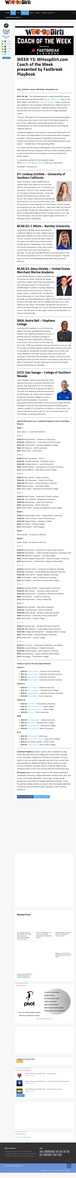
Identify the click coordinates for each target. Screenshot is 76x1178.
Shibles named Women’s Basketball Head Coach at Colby (63, 955)
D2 (57, 1151)
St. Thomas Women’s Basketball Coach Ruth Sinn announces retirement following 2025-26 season (24, 935)
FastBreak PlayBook (46, 102)
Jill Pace (31, 712)
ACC (41, 1151)
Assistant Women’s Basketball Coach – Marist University (40, 1073)
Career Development (13, 17)
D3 (61, 1151)
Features (25, 13)
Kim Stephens (33, 690)
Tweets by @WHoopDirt (23, 1137)
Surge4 (51, 1170)
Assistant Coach (49, 1151)
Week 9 (20, 546)
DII (68, 1151)
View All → (20, 1095)
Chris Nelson (33, 728)
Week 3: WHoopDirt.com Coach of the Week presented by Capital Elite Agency (44, 935)
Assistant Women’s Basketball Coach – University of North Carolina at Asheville (47, 1081)
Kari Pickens (32, 687)
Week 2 (20, 435)
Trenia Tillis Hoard (35, 739)
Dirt (18, 13)
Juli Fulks (31, 704)
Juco (54, 1154)
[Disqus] (44, 827)
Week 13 (20, 622)
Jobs (31, 13)
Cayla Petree (33, 745)
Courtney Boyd (33, 720)
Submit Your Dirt (48, 13)
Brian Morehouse (34, 706)
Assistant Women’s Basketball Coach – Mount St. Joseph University (43, 1089)
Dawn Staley (32, 674)
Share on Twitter (43, 797)
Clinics (37, 13)
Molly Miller (32, 696)
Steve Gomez (33, 693)
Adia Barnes (32, 677)
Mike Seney (32, 736)
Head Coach (47, 1154)
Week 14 (20, 641)
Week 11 (20, 584)
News (13, 13)
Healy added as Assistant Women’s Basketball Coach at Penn (63, 934)
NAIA (59, 1154)
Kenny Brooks (33, 671)
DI (64, 1151)
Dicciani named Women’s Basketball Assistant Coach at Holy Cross (24, 975)
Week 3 (20, 454)
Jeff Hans (31, 723)
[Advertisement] (56, 7)
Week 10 (20, 565)
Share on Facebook (26, 797)
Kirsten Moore (33, 725)
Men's (19, 1061)
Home (7, 13)
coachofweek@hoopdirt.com (33, 163)
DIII (41, 1154)
